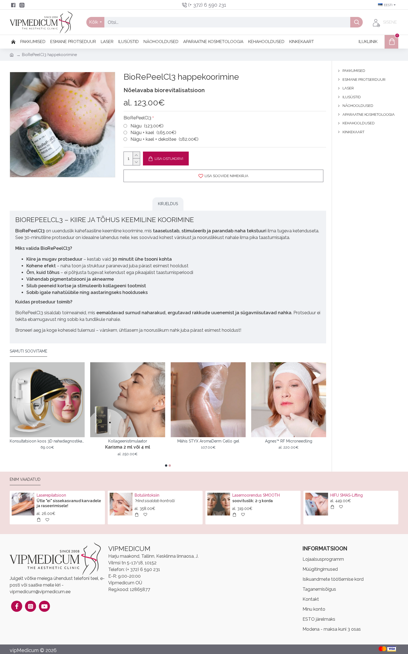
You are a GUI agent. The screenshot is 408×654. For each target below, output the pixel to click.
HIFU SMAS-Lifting (346, 495)
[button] (166, 465)
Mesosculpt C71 (128, 441)
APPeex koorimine (47, 441)
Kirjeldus (168, 204)
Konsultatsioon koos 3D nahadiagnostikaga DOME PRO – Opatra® (208, 441)
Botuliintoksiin (147, 495)
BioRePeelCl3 (137, 117)
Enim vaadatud (25, 479)
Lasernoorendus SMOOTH (256, 495)
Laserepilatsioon (51, 495)
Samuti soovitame (28, 351)
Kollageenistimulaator (288, 441)
